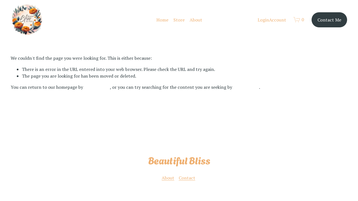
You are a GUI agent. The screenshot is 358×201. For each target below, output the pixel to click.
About (196, 20)
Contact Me (329, 20)
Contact (187, 178)
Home (162, 20)
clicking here (97, 87)
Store (179, 20)
